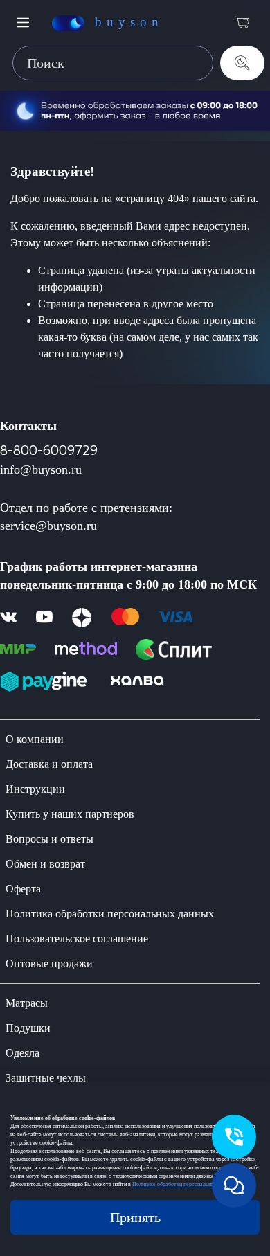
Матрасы (27, 1003)
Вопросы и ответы (49, 839)
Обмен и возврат (45, 864)
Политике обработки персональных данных (184, 1184)
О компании (35, 739)
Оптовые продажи (49, 963)
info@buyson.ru (41, 469)
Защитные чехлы (46, 1078)
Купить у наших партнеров (70, 814)
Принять (135, 1217)
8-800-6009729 (49, 450)
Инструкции (35, 789)
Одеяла (22, 1053)
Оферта (23, 889)
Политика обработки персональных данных (110, 913)
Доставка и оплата (49, 764)
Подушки (28, 1028)
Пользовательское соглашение (77, 938)
